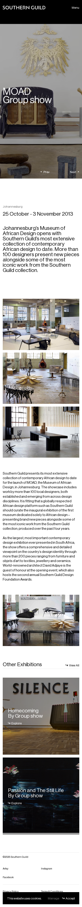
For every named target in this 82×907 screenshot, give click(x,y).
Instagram (46, 868)
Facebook (8, 877)
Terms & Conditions (52, 891)
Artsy (5, 868)
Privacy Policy (11, 891)
